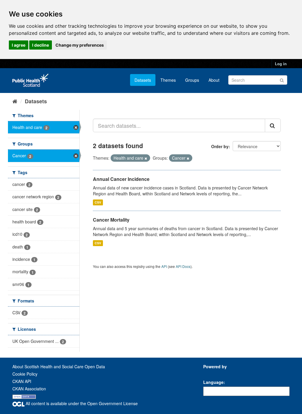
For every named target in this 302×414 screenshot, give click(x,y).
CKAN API (21, 381)
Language (213, 382)
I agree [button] (18, 45)
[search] (273, 125)
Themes (168, 80)
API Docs (183, 266)
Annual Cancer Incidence (121, 179)
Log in (281, 63)
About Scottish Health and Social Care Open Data (58, 366)
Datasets (142, 80)
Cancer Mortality (111, 219)
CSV (98, 202)
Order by (220, 146)
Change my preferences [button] (79, 45)
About (214, 80)
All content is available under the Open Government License (81, 403)
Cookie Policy (24, 374)
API (164, 266)
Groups (192, 80)
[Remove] (146, 158)
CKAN (213, 373)
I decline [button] (40, 45)
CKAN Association (29, 389)
